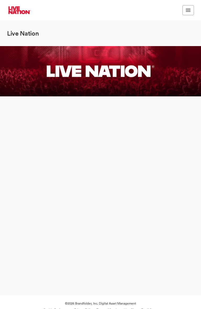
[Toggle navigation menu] (188, 10)
